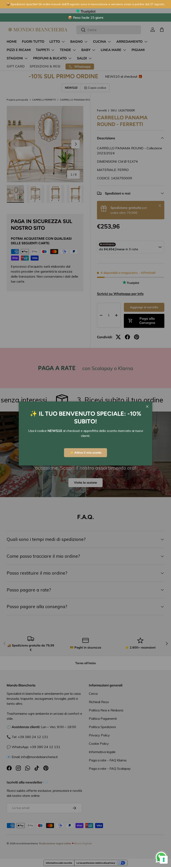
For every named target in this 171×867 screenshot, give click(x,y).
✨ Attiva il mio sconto (85, 452)
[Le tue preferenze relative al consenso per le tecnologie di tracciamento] (164, 860)
